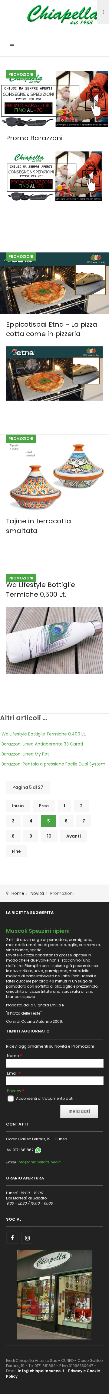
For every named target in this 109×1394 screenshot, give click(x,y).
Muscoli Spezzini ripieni (38, 931)
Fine (16, 851)
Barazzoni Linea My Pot (25, 754)
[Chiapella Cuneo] (54, 15)
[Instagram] (27, 1238)
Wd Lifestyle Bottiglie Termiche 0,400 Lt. (44, 734)
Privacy (14, 1091)
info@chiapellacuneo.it (39, 1162)
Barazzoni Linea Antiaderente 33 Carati (42, 744)
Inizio (18, 806)
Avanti (73, 836)
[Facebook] (12, 1238)
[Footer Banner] (54, 1294)
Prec (44, 806)
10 (49, 836)
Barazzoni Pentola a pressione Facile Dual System (53, 764)
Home (18, 893)
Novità (37, 893)
